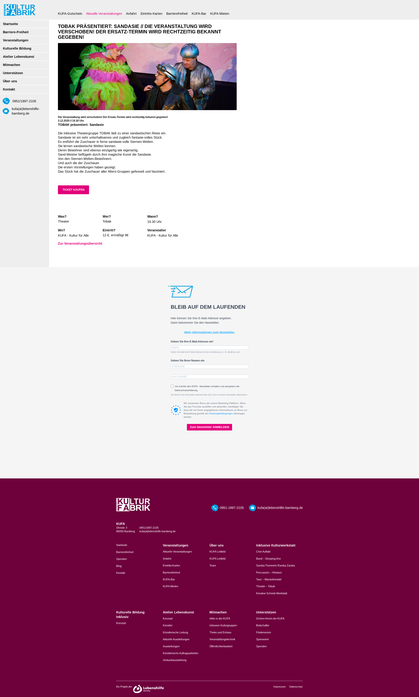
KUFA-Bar (199, 13)
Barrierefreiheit (177, 13)
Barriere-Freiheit (16, 32)
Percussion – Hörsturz (269, 572)
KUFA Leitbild (218, 551)
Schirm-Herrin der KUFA (270, 618)
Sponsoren (262, 639)
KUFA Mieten (219, 13)
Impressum (279, 686)
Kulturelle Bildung (17, 48)
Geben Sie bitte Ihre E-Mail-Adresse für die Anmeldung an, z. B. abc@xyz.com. (205, 352)
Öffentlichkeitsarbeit (221, 646)
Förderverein (263, 632)
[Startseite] (19, 10)
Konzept (121, 623)
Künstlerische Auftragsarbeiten (180, 653)
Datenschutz (296, 686)
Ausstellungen (171, 646)
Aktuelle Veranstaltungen (104, 13)
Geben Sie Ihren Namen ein (187, 360)
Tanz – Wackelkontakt (268, 579)
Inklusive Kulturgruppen (223, 625)
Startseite (10, 24)
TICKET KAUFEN (73, 189)
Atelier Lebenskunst (18, 56)
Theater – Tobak (265, 586)
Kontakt (9, 89)
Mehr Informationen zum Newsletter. (209, 332)
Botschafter (262, 625)
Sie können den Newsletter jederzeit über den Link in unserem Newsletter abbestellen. (209, 395)
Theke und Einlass (220, 632)
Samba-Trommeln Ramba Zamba (275, 565)
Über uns (10, 81)
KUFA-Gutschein (70, 13)
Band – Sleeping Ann (268, 558)
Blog (119, 566)
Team (213, 565)
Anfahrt (131, 13)
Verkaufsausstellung (174, 660)
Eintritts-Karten (151, 13)
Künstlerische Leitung (175, 632)
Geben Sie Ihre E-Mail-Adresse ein (192, 341)
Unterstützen (13, 73)
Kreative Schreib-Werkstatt (271, 593)
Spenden (121, 559)
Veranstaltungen (15, 40)
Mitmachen (11, 65)
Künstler (168, 625)
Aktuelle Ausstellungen (176, 639)
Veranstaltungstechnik (222, 639)
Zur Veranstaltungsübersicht (80, 243)
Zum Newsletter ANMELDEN (209, 427)
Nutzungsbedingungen (221, 413)
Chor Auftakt (263, 551)
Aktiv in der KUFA (220, 618)
